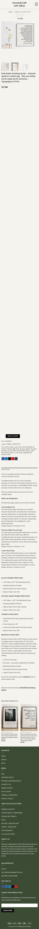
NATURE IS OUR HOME (9, 876)
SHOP (3, 756)
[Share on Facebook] (3, 458)
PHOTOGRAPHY (7, 830)
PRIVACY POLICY (7, 798)
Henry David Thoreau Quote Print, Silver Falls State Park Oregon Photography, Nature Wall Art (9, 736)
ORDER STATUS (7, 788)
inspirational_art (30, 447)
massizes (3, 449)
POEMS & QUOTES (8, 809)
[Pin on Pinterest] (12, 458)
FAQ (2, 774)
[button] (2, 4)
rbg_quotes (34, 449)
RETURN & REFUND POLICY (11, 781)
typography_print (27, 452)
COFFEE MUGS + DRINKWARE (12, 813)
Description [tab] (5, 469)
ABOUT (3, 759)
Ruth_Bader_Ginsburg (15, 450)
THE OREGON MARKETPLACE (12, 872)
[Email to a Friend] (9, 458)
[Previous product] (21, 15)
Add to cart (13, 436)
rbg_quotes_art (5, 450)
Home (10, 12)
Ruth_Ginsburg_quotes (7, 452)
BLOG (3, 763)
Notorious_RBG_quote (13, 449)
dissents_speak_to (10, 447)
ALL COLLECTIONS (8, 834)
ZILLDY (3, 869)
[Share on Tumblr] (16, 458)
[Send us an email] (12, 886)
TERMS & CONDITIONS (9, 795)
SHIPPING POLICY (7, 777)
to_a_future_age (18, 452)
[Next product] (17, 15)
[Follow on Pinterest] (16, 886)
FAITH (3, 820)
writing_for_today (5, 454)
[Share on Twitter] (6, 458)
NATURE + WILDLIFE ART (10, 823)
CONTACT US (6, 784)
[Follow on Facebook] (3, 886)
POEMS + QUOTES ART (23, 12)
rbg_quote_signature (25, 449)
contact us (26, 677)
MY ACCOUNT (6, 791)
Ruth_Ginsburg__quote (28, 450)
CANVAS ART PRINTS (9, 816)
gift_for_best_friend (20, 447)
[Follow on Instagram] (6, 886)
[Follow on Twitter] (9, 886)
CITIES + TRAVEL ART (9, 827)
